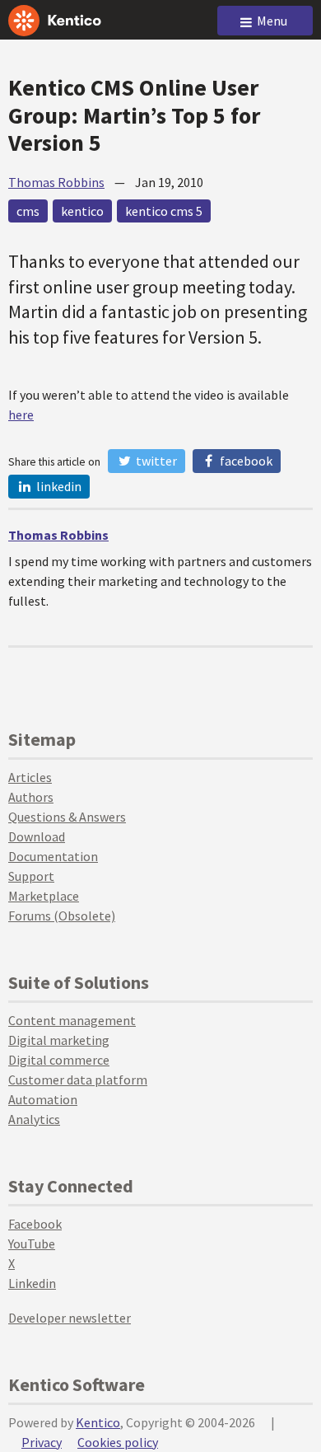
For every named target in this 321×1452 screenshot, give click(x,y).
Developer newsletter (69, 1317)
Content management (72, 1020)
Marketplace (43, 896)
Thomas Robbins (56, 182)
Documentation (53, 856)
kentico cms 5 (163, 211)
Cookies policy (117, 1442)
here (21, 414)
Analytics (34, 1119)
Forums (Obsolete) (61, 915)
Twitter (155, 460)
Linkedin (32, 1283)
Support (31, 876)
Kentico (98, 1422)
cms (28, 211)
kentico (82, 211)
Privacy (41, 1442)
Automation (42, 1099)
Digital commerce (58, 1060)
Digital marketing (58, 1040)
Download (36, 836)
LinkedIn (57, 486)
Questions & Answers (67, 816)
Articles (30, 777)
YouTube (31, 1243)
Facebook (244, 460)
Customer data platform (77, 1079)
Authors (31, 797)
